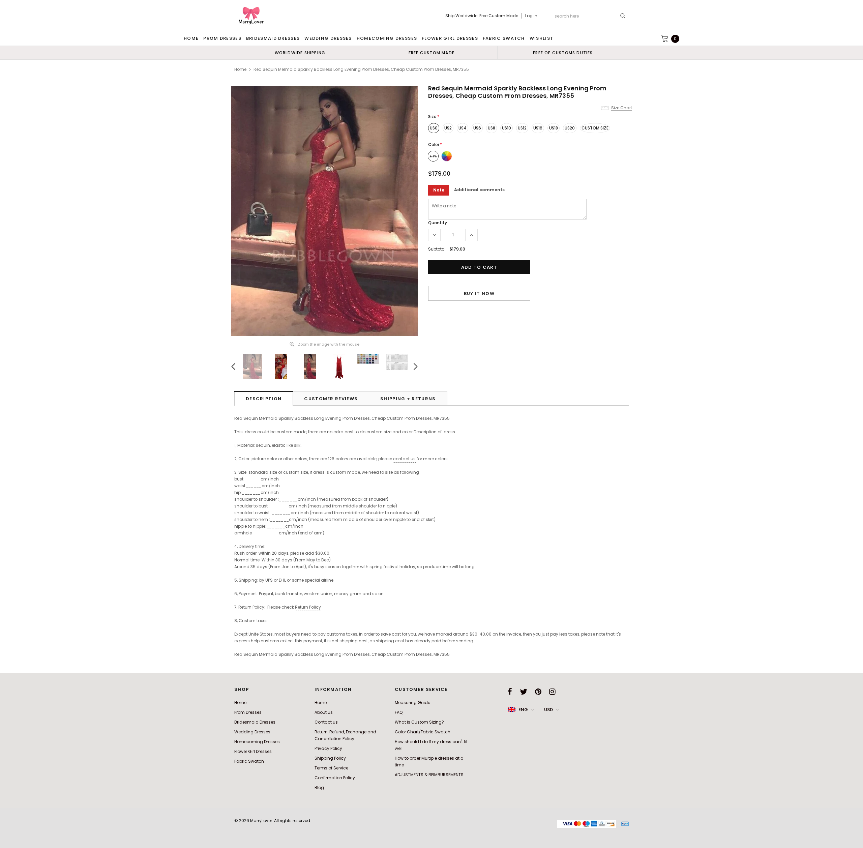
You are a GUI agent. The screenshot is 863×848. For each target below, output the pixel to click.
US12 (522, 128)
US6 (477, 128)
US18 (553, 128)
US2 (448, 128)
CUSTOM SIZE (595, 128)
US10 (506, 128)
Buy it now (479, 293)
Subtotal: (437, 249)
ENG (523, 709)
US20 (570, 128)
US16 (537, 128)
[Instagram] (552, 691)
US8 (491, 128)
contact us (404, 459)
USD (548, 709)
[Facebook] (510, 691)
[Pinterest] (538, 691)
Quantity (437, 223)
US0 (434, 128)
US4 (462, 128)
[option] (300, 52)
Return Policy (308, 607)
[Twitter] (523, 691)
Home (240, 69)
